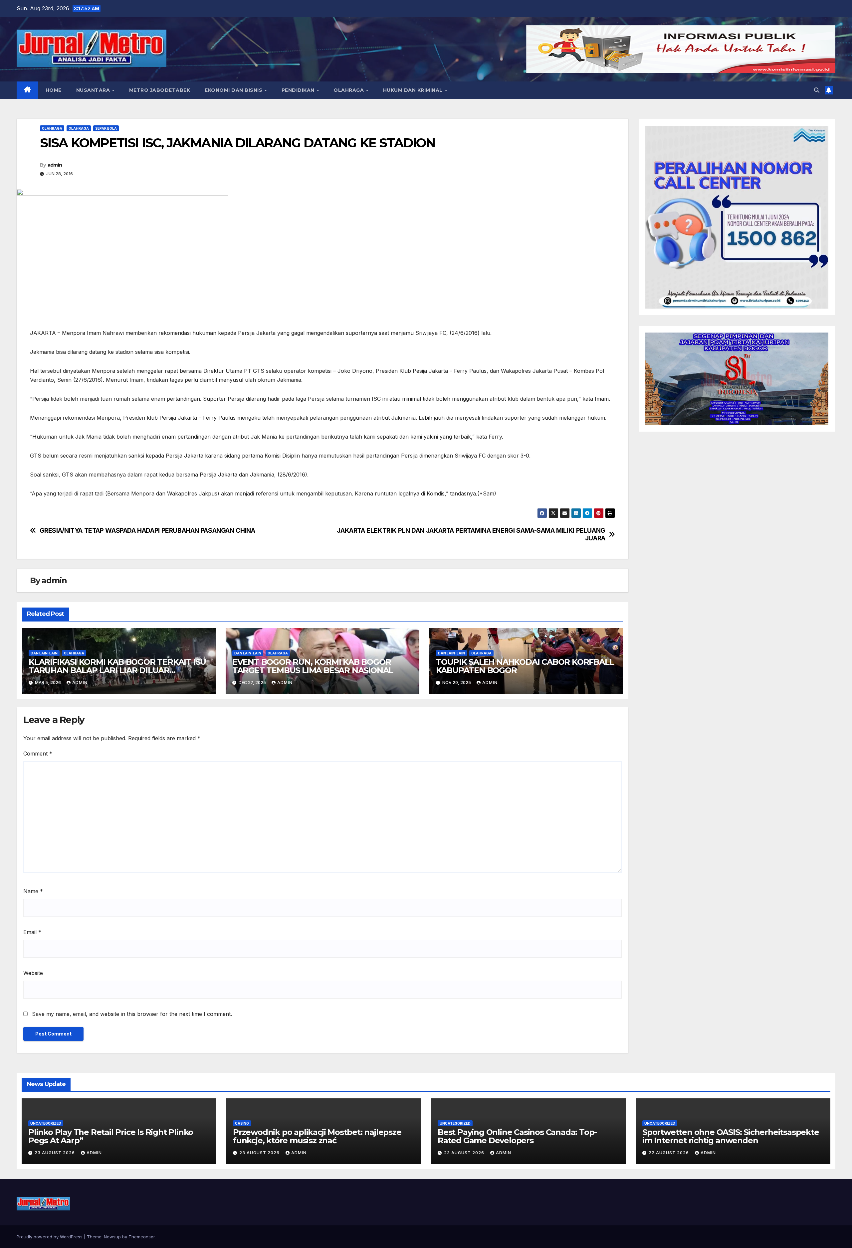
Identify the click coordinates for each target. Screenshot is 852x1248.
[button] (816, 90)
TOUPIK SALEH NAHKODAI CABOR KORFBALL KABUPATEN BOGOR (525, 666)
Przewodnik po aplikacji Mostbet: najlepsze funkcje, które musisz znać (317, 1136)
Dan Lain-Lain (44, 653)
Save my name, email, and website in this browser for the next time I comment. (132, 1014)
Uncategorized (45, 1123)
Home (54, 90)
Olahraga (349, 90)
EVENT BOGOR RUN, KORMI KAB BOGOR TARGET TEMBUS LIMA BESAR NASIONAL (312, 666)
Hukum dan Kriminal (413, 90)
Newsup (112, 1236)
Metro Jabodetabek (159, 90)
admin (55, 165)
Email (32, 932)
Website (33, 973)
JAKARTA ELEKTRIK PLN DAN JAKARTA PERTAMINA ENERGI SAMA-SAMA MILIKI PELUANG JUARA (471, 534)
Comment (37, 753)
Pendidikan (299, 90)
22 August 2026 (669, 1152)
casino (242, 1123)
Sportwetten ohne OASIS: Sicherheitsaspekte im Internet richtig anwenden (730, 1136)
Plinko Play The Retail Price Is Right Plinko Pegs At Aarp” (110, 1136)
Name (33, 891)
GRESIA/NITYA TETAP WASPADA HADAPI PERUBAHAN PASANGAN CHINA (147, 530)
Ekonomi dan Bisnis (234, 90)
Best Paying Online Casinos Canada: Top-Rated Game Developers (517, 1136)
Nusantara (93, 90)
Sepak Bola (106, 128)
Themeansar (141, 1236)
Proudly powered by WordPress (50, 1236)
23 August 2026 (55, 1152)
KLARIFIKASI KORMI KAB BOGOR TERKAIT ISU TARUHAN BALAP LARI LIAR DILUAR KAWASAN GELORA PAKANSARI (117, 670)
